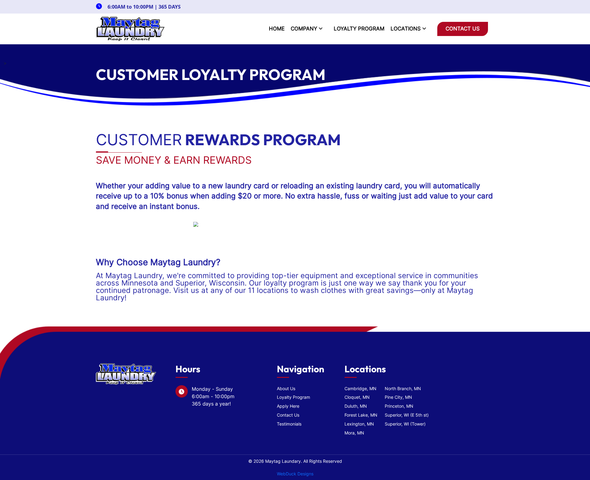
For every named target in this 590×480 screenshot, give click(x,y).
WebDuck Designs (295, 473)
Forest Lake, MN (360, 415)
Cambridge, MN (360, 388)
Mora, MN (354, 432)
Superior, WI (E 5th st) (407, 415)
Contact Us (463, 29)
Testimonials (289, 423)
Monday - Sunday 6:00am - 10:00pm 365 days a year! (213, 396)
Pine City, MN (398, 397)
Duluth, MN (355, 406)
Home (277, 29)
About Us (286, 388)
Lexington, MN (359, 423)
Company (305, 29)
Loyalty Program (359, 29)
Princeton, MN (399, 406)
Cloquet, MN (357, 397)
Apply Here (288, 406)
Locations (406, 29)
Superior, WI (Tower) (405, 423)
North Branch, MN (403, 388)
